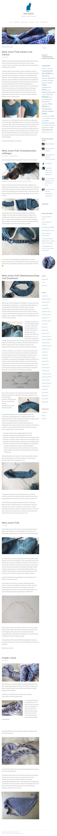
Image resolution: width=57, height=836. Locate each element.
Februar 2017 (45, 333)
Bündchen (44, 82)
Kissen (50, 97)
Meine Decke (24, 22)
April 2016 (44, 361)
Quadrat (51, 111)
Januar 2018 (45, 308)
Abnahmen (44, 68)
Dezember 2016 (46, 336)
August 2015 (45, 386)
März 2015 (44, 401)
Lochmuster (45, 99)
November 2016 (46, 339)
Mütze (50, 104)
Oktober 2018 (45, 302)
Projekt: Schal (9, 657)
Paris (35, 351)
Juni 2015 (44, 392)
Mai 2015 (44, 395)
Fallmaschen (48, 90)
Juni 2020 (44, 296)
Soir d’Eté (10, 779)
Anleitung (28, 71)
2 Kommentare (13, 156)
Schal (52, 116)
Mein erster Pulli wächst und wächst (17, 53)
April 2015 (44, 398)
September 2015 (46, 383)
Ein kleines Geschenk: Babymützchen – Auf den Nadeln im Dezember (48, 241)
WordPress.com (19, 833)
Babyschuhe (51, 78)
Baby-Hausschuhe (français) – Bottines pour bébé (50, 157)
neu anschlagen (31, 437)
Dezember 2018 (46, 299)
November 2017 (46, 314)
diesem (15, 223)
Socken (48, 118)
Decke (44, 85)
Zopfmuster (44, 132)
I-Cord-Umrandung (47, 94)
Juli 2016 (44, 352)
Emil (44, 89)
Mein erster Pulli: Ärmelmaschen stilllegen (19, 152)
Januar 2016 (45, 370)
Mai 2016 (44, 358)
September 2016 (46, 345)
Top (43, 125)
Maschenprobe (46, 101)
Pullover (45, 111)
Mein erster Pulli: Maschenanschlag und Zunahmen (20, 277)
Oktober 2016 (45, 342)
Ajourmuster (49, 68)
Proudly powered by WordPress (10, 832)
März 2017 (44, 330)
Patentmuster (47, 109)
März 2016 (44, 364)
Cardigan (49, 82)
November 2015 (46, 377)
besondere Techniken (48, 80)
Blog (11, 22)
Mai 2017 (44, 327)
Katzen (45, 96)
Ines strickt (28, 13)
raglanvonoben (34, 324)
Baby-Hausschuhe (50, 144)
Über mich (16, 22)
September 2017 (46, 321)
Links (37, 22)
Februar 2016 (45, 367)
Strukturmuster (46, 123)
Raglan (44, 113)
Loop (50, 99)
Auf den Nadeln (47, 72)
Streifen (46, 120)
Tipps (52, 123)
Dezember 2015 (46, 373)
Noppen (49, 106)
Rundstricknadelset (46, 116)
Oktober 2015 (45, 380)
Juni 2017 (44, 324)
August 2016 (45, 349)
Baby (53, 73)
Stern (43, 120)
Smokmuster (44, 118)
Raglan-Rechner (25, 359)
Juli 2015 (44, 389)
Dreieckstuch (46, 87)
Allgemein (44, 412)
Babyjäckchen (45, 78)
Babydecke (45, 76)
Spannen (53, 118)
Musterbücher (45, 104)
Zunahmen (49, 132)
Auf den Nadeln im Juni (48, 230)
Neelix (44, 106)
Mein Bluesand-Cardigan (48, 227)
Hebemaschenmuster (49, 92)
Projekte (31, 22)
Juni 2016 (44, 355)
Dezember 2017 (46, 311)
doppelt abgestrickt (14, 416)
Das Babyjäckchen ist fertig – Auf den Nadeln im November (48, 248)
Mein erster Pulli (10, 522)
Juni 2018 (44, 305)
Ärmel (52, 132)
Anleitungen (43, 22)
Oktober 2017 (45, 317)
